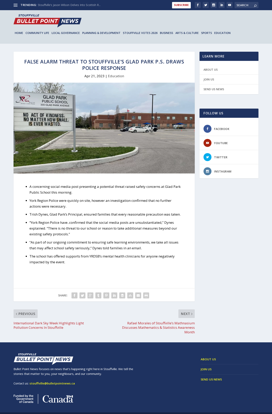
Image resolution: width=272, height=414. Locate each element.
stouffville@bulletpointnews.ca (52, 383)
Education (222, 33)
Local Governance (66, 33)
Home (19, 33)
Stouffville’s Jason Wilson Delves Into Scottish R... (69, 5)
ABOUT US (211, 69)
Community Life (37, 33)
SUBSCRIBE (181, 5)
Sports (206, 33)
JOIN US (209, 79)
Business (166, 33)
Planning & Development (101, 33)
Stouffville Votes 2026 (140, 33)
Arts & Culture (187, 33)
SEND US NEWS (214, 89)
